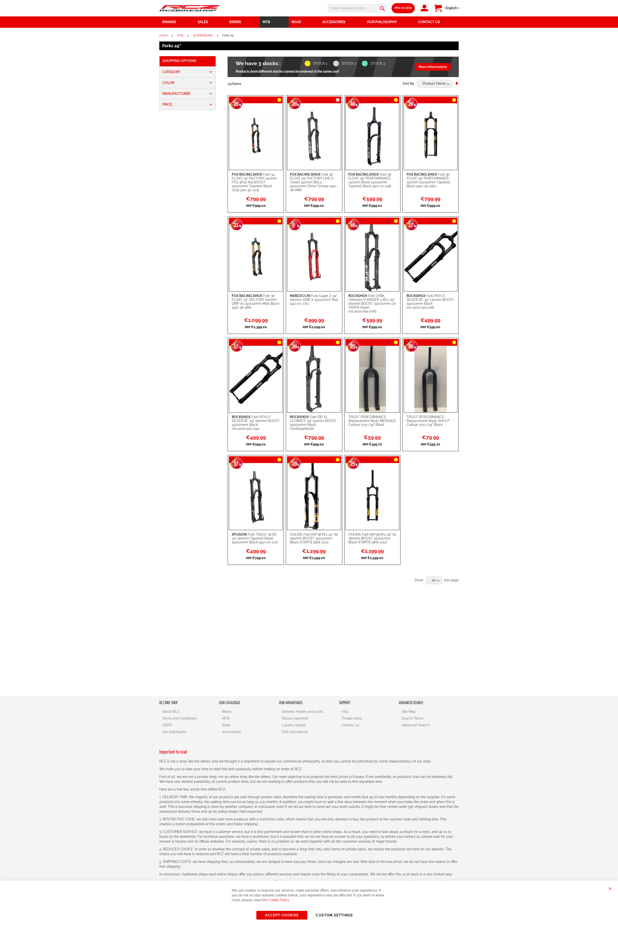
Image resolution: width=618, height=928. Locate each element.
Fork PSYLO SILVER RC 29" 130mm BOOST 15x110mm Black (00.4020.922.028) (430, 301)
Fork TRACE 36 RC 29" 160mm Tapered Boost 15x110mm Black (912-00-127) (255, 538)
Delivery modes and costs (302, 711)
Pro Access (403, 8)
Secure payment (295, 718)
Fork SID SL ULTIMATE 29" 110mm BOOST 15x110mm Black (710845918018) (313, 422)
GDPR (166, 725)
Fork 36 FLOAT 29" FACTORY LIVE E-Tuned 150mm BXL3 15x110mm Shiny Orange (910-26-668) (314, 182)
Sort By (408, 83)
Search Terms (412, 718)
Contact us (350, 725)
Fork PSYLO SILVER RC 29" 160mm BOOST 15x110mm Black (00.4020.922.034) (256, 422)
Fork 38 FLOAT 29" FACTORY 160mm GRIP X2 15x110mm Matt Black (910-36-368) (255, 301)
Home (163, 35)
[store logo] (189, 8)
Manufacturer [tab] (176, 94)
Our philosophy (174, 732)
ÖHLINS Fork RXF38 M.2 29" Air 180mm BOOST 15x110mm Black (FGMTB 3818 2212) (314, 538)
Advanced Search (416, 725)
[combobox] (357, 8)
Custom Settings (334, 915)
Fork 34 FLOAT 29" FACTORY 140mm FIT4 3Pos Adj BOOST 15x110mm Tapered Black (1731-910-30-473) (254, 182)
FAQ (345, 711)
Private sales (352, 718)
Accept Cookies (282, 915)
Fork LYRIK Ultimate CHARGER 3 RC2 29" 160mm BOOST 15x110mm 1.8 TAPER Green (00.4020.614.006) (371, 303)
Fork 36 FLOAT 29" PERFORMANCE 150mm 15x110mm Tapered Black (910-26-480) (428, 180)
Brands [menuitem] (169, 22)
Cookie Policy (278, 900)
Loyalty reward (294, 725)
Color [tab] (168, 83)
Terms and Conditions (179, 718)
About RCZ (170, 711)
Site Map (409, 711)
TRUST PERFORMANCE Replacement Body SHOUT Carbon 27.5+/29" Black (428, 421)
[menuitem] (211, 22)
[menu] (309, 22)
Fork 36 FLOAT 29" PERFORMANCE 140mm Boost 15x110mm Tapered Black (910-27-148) (369, 180)
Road (226, 725)
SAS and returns (295, 732)
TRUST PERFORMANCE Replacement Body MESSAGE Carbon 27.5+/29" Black (372, 421)
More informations (433, 67)
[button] (452, 8)
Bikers (227, 711)
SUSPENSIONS (203, 35)
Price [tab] (167, 104)
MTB (180, 35)
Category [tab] (171, 72)
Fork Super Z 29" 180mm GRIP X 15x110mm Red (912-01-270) (314, 299)
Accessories (231, 732)
